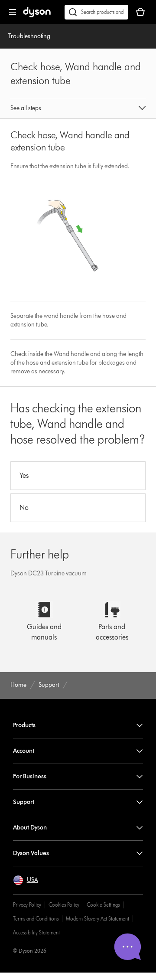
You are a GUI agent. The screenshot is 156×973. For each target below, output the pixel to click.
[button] (78, 108)
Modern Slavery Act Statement (97, 918)
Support (23, 802)
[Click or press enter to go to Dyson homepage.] (37, 15)
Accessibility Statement (36, 932)
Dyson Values (31, 853)
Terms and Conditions (35, 918)
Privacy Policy (27, 904)
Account (23, 750)
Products (24, 725)
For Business (29, 776)
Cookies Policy (64, 904)
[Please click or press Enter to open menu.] (12, 12)
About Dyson (30, 827)
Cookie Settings (103, 904)
